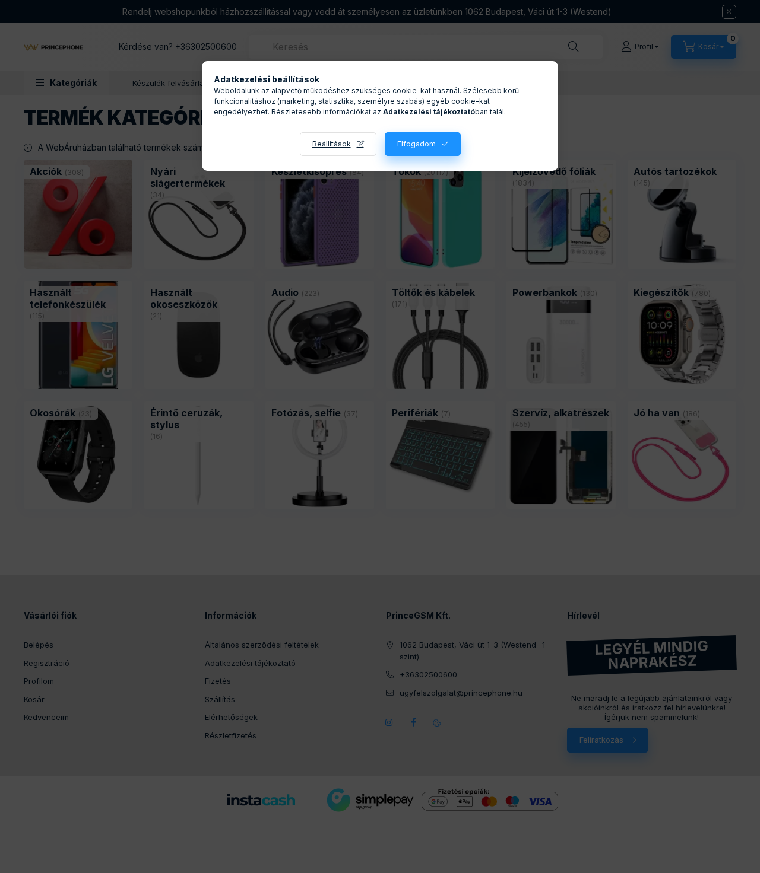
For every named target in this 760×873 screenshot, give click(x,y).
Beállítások (331, 143)
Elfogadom (416, 143)
